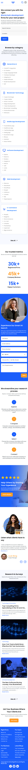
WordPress (7, 188)
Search (5, 39)
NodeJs (6, 159)
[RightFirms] (13, 2)
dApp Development (9, 104)
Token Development (9, 106)
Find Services (18, 732)
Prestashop (7, 226)
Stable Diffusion (8, 79)
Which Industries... (20, 755)
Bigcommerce (8, 230)
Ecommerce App (8, 135)
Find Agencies (18, 734)
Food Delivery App (9, 126)
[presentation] (21, 561)
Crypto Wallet (8, 99)
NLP (5, 84)
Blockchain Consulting (10, 108)
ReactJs (6, 157)
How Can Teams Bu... (20, 750)
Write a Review (19, 739)
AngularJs (7, 161)
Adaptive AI (7, 77)
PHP (5, 170)
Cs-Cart (6, 221)
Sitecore (6, 183)
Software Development (15, 150)
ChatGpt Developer (9, 75)
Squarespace (8, 199)
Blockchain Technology (15, 93)
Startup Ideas (18, 741)
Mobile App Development (16, 122)
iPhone (6, 137)
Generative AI (12, 64)
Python (6, 154)
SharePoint (7, 185)
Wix (5, 197)
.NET (5, 166)
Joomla (6, 194)
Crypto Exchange (9, 97)
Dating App (7, 132)
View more (18, 757)
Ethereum (6, 112)
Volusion (6, 223)
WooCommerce (8, 219)
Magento (6, 217)
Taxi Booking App (9, 130)
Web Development (13, 179)
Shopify (6, 214)
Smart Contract (8, 101)
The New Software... (20, 753)
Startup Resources (20, 737)
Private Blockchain (9, 110)
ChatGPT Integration (10, 68)
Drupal (6, 190)
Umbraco (6, 192)
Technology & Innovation (9, 603)
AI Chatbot (7, 70)
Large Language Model (10, 73)
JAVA (5, 168)
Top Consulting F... (20, 748)
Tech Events (4, 757)
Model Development (9, 81)
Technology (5, 641)
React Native (7, 141)
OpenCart (7, 228)
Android (6, 139)
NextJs (6, 163)
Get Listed (14, 720)
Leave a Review (7, 494)
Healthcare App (8, 128)
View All (13, 240)
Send (24, 375)
